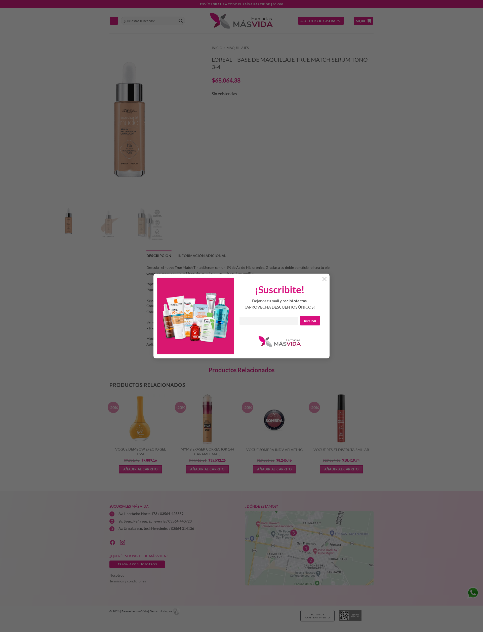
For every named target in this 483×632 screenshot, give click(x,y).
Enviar (310, 320)
